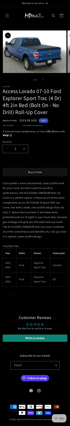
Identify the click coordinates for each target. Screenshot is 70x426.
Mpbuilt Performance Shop (29, 419)
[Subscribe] (55, 365)
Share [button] (10, 294)
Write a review (34, 338)
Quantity (7, 141)
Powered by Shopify (51, 419)
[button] (7, 16)
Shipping (18, 125)
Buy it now (35, 172)
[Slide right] (43, 80)
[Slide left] (27, 80)
